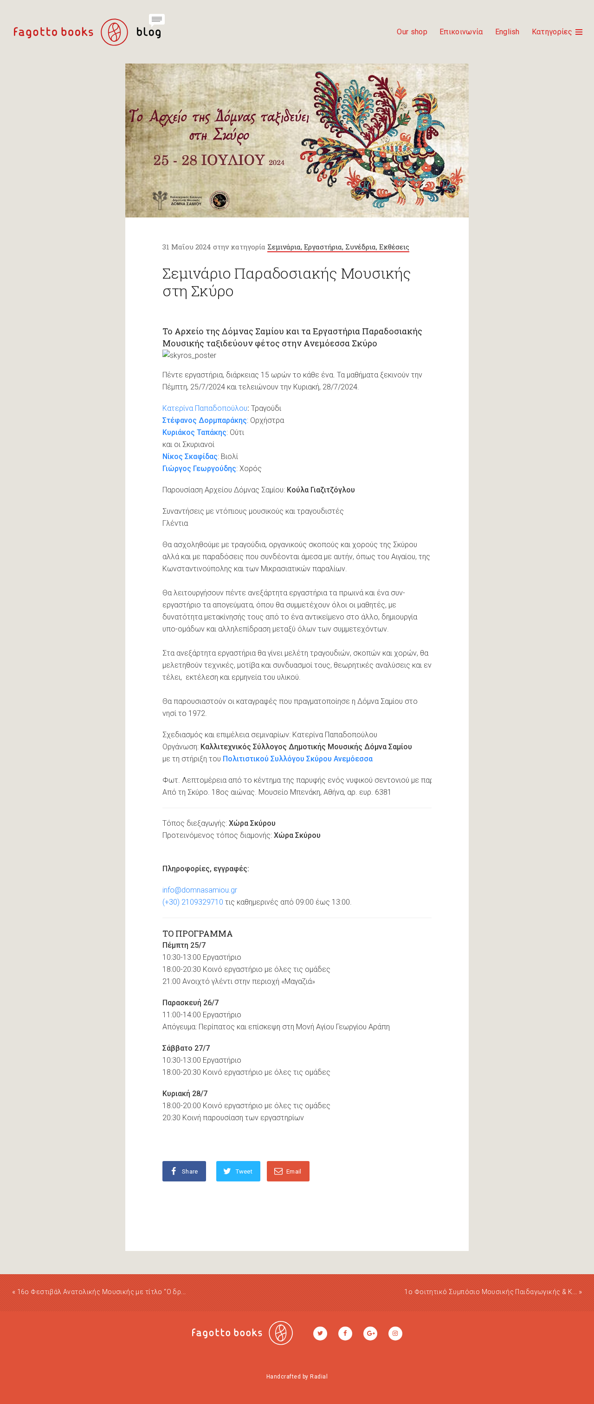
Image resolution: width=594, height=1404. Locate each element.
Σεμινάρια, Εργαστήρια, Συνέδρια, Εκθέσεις (338, 246)
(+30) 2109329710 (192, 902)
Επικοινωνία (461, 31)
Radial (319, 1376)
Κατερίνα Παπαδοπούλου (204, 408)
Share (190, 1171)
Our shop (412, 31)
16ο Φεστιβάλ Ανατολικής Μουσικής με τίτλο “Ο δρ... (101, 1292)
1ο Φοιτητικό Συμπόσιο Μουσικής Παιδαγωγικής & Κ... (490, 1292)
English (507, 31)
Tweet (244, 1171)
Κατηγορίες (552, 31)
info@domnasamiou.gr (199, 890)
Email (293, 1171)
